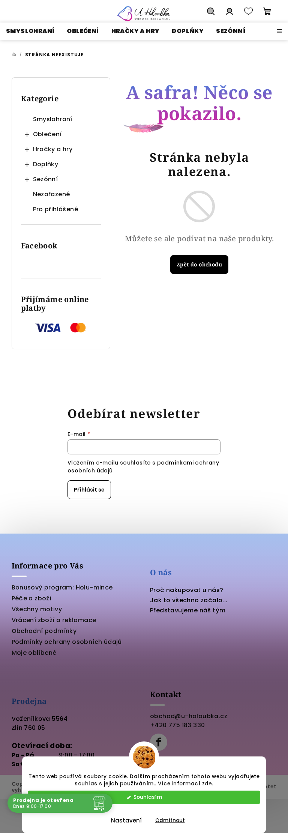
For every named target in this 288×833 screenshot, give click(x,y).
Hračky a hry (53, 149)
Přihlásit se (89, 489)
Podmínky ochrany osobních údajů (67, 642)
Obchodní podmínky (44, 631)
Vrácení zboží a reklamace (54, 620)
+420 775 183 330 (177, 725)
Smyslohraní (52, 119)
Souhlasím (148, 797)
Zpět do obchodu (199, 264)
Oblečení (47, 134)
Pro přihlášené (55, 209)
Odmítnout (170, 820)
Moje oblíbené (34, 652)
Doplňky (45, 164)
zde (207, 783)
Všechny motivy (37, 609)
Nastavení (126, 820)
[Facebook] (158, 742)
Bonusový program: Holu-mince (62, 587)
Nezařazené (51, 194)
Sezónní (45, 179)
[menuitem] (30, 31)
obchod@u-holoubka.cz (188, 716)
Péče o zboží (32, 598)
